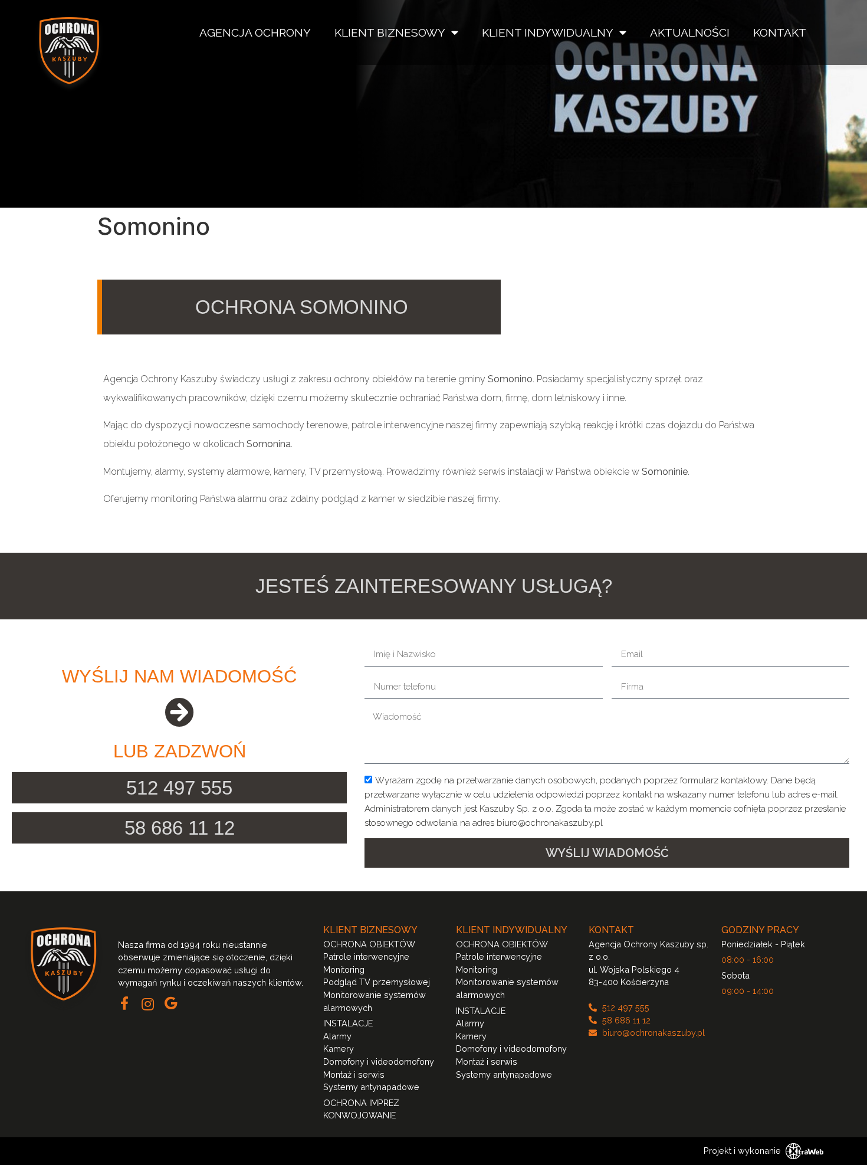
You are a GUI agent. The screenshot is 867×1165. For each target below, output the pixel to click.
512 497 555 (179, 788)
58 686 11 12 (179, 828)
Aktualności (690, 32)
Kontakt (779, 32)
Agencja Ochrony (255, 32)
